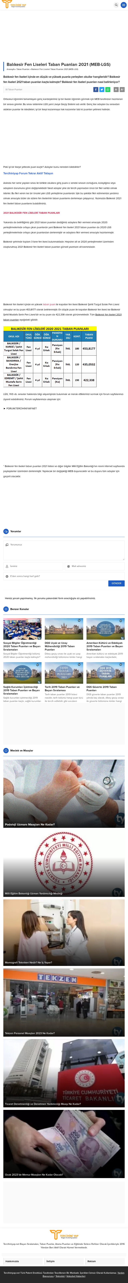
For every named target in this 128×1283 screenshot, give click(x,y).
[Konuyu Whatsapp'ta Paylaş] (107, 89)
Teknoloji (60, 1276)
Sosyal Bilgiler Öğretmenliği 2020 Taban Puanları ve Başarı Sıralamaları (21, 646)
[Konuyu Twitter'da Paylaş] (101, 89)
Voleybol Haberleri (75, 1276)
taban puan (49, 304)
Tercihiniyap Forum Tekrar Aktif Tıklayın (28, 173)
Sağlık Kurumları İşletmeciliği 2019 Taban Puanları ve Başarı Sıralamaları (21, 690)
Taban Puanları (23, 69)
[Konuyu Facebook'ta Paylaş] (95, 89)
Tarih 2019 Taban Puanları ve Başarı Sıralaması (62, 688)
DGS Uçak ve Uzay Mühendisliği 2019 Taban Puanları (60, 646)
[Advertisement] (64, 139)
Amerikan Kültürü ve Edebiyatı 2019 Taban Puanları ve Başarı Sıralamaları (104, 646)
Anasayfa (11, 69)
